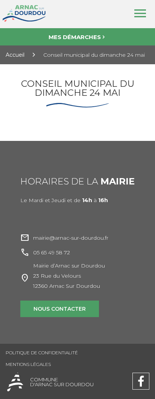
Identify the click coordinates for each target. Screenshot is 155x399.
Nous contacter (59, 308)
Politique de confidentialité (42, 352)
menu (139, 13)
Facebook (140, 376)
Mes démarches (75, 37)
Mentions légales (28, 364)
